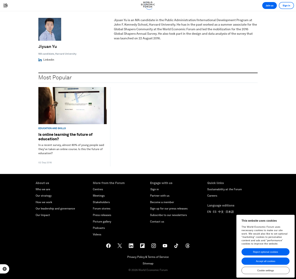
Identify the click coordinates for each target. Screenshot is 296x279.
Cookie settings (265, 270)
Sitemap (148, 263)
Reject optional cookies (265, 251)
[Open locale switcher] (4, 268)
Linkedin (48, 59)
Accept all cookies (265, 261)
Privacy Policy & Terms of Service (148, 257)
